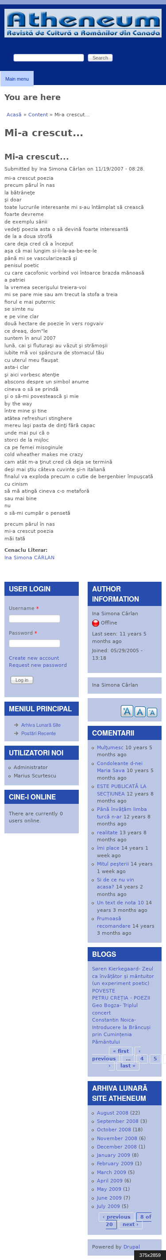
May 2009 (109, 1189)
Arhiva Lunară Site (41, 724)
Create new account (34, 658)
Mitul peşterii (113, 864)
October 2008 (114, 1130)
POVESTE (103, 991)
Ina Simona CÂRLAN (29, 558)
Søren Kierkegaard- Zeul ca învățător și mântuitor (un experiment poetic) (123, 976)
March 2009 (111, 1172)
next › (131, 1224)
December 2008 (117, 1147)
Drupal (132, 1247)
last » (127, 1066)
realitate (107, 833)
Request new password (38, 665)
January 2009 (113, 1155)
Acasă (14, 115)
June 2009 (109, 1198)
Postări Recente (38, 732)
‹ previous (117, 1217)
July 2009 (108, 1206)
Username (24, 608)
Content (38, 115)
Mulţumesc (110, 748)
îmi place (108, 848)
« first (121, 1051)
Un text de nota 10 (120, 903)
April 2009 (110, 1181)
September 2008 (118, 1121)
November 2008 (117, 1138)
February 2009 (115, 1164)
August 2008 (112, 1113)
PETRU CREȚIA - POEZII (121, 998)
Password (23, 633)
